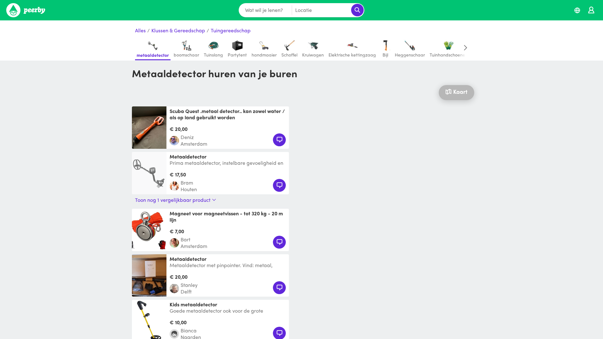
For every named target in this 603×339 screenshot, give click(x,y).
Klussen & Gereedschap (178, 30)
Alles (140, 30)
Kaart (460, 91)
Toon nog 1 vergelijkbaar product (172, 199)
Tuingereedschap (231, 30)
